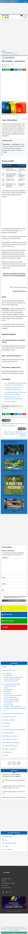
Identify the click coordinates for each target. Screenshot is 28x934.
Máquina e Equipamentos (10, 699)
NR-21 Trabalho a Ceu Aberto (9, 736)
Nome (3, 577)
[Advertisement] (14, 8)
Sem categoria (5, 752)
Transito (4, 755)
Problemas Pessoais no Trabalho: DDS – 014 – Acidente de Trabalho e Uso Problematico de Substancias (14, 433)
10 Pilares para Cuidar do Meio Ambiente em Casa (14, 456)
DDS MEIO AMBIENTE (9, 621)
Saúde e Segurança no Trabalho (10, 742)
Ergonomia (7, 693)
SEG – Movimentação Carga (9, 745)
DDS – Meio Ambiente (7, 670)
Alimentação (7, 675)
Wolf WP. (19, 911)
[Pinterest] (24, 70)
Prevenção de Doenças (9, 681)
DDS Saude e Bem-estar (8, 716)
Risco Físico (7, 702)
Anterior (7, 420)
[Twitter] (12, 70)
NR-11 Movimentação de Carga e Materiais (12, 729)
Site (3, 590)
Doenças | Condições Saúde (11, 679)
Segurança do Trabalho (7, 749)
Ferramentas (5, 723)
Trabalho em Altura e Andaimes (12, 706)
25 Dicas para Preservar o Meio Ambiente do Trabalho (14, 510)
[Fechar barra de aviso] (26, 2)
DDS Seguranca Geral (7, 720)
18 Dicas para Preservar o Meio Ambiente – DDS (14, 495)
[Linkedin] (16, 70)
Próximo (21, 428)
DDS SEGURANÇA (8, 614)
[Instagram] (18, 763)
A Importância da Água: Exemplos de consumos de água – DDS (14, 471)
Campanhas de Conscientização (12, 677)
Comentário (5, 557)
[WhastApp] (8, 70)
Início (4, 51)
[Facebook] (4, 70)
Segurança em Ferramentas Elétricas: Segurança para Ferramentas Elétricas (14, 424)
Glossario (4, 840)
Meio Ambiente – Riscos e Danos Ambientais (15, 797)
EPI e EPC (6, 691)
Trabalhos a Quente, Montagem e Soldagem (15, 708)
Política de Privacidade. (14, 597)
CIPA (5, 688)
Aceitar (14, 932)
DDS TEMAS (7, 872)
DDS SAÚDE (5, 627)
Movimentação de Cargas (10, 701)
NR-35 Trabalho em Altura (8, 739)
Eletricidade (7, 689)
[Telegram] (20, 70)
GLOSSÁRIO (5, 608)
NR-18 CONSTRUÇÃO (7, 733)
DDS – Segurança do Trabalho (9, 684)
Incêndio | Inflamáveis (9, 697)
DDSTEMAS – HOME (7, 836)
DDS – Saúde (5, 673)
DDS (3, 667)
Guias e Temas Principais (10, 401)
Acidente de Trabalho (9, 686)
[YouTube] (14, 763)
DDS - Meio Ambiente (8, 52)
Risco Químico (7, 704)
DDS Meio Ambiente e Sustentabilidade (11, 713)
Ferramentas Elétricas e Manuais (12, 695)
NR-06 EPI (4, 726)
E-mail (4, 583)
